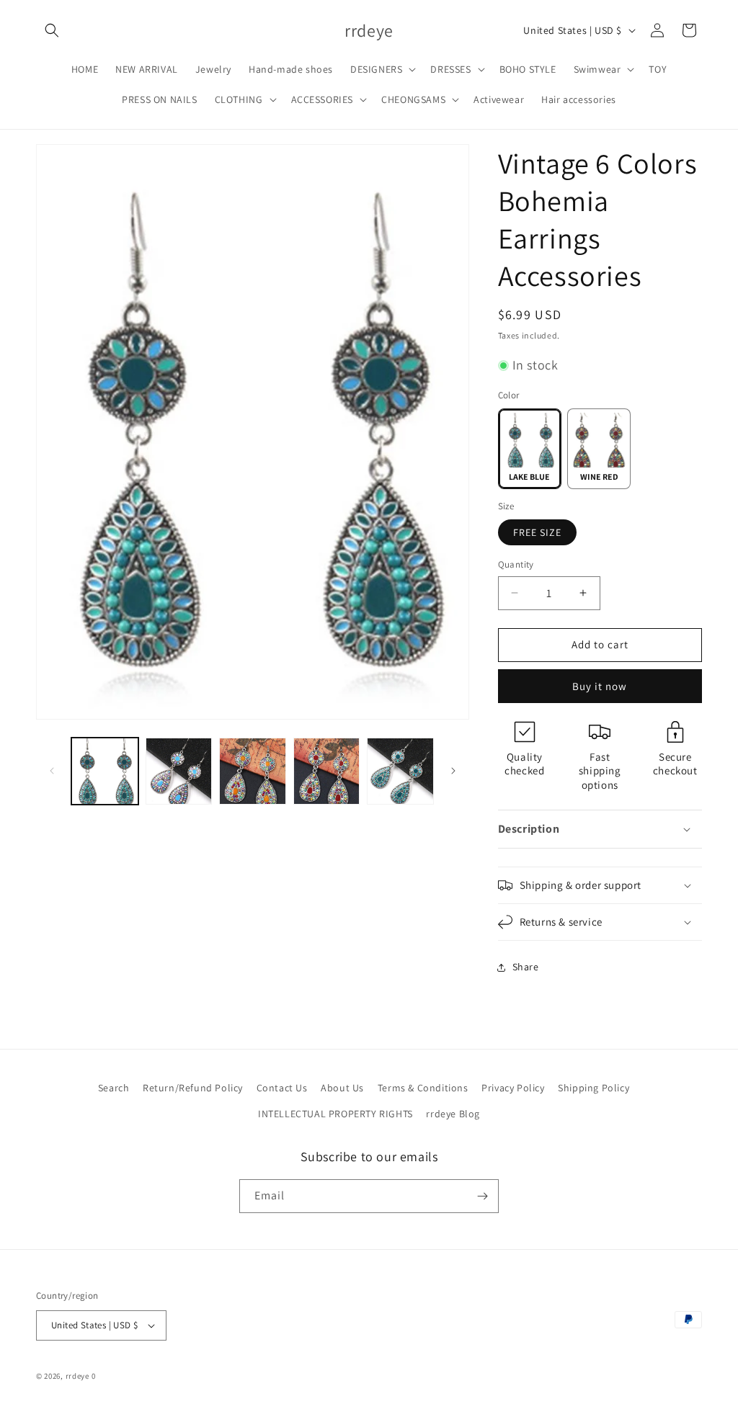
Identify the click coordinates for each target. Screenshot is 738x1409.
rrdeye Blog (453, 1113)
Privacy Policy (512, 1087)
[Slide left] (52, 771)
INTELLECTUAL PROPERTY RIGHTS (335, 1113)
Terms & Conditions (423, 1087)
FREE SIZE (537, 532)
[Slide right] (453, 771)
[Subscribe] (482, 1196)
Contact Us (282, 1087)
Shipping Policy (593, 1087)
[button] (52, 30)
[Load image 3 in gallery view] (252, 771)
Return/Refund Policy (193, 1087)
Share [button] (525, 966)
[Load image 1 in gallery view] (104, 771)
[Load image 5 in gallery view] (400, 771)
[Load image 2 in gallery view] (179, 771)
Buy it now (599, 686)
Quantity (516, 564)
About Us (342, 1087)
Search (114, 1087)
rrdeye (77, 1376)
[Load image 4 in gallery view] (326, 771)
